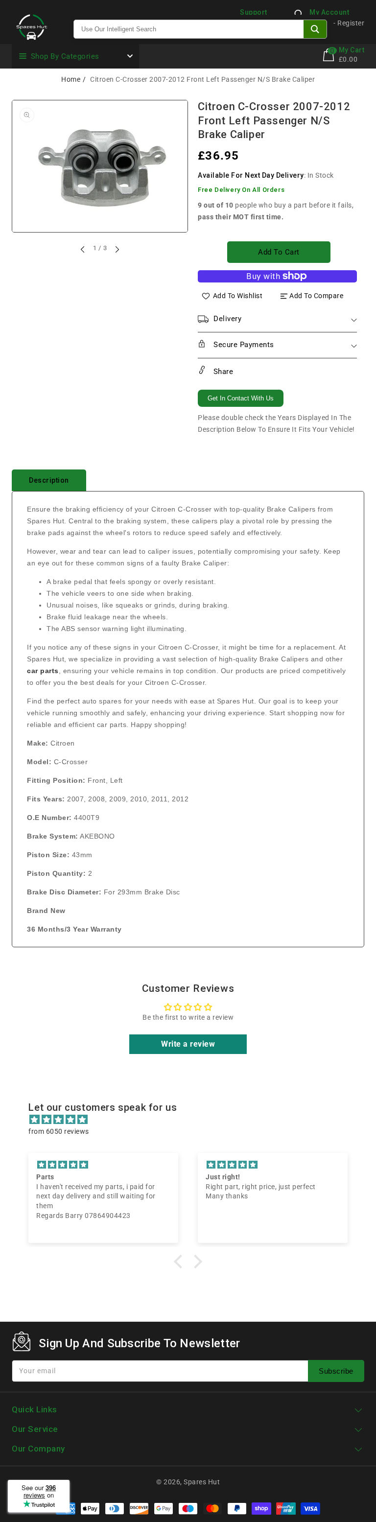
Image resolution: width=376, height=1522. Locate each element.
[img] (192, 1119)
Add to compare (316, 296)
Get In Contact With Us (241, 398)
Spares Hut (202, 1482)
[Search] (315, 29)
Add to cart (279, 252)
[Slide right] (116, 249)
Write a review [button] (188, 1044)
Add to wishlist (238, 296)
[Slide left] (83, 249)
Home (70, 79)
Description (49, 480)
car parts (43, 671)
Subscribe (336, 1371)
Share (222, 371)
